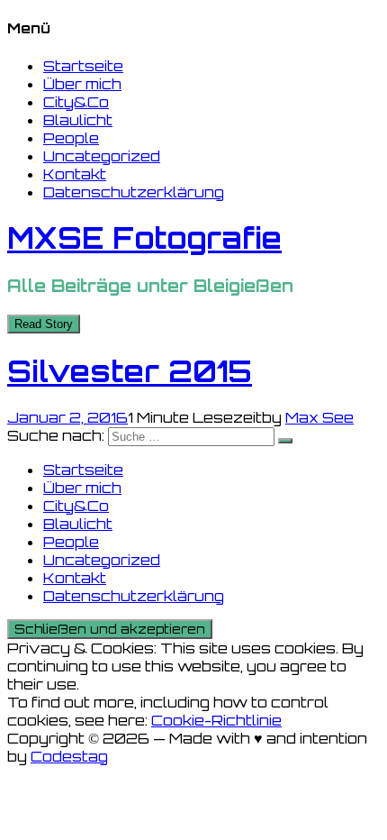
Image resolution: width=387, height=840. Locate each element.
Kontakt (74, 174)
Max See (319, 417)
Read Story (43, 324)
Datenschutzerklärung (133, 192)
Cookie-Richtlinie (216, 720)
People (71, 138)
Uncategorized (101, 156)
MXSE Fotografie (144, 238)
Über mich (82, 84)
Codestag (69, 756)
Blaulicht (77, 120)
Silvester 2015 (129, 371)
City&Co (76, 102)
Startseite (83, 66)
